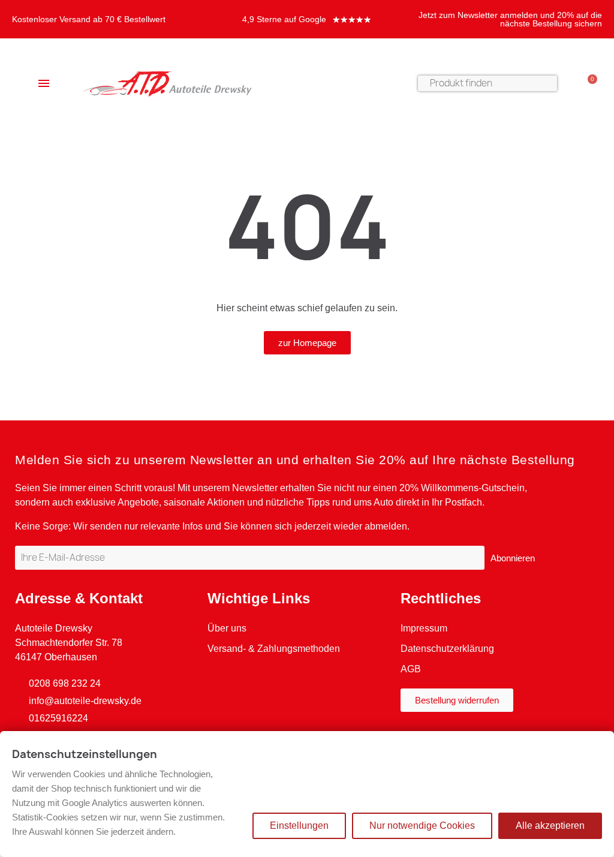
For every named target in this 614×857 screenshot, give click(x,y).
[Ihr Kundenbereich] (569, 83)
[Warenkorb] (587, 83)
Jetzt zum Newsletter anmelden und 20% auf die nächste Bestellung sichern (510, 19)
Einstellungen (299, 825)
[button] (307, 342)
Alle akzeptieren (550, 825)
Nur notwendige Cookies (422, 825)
